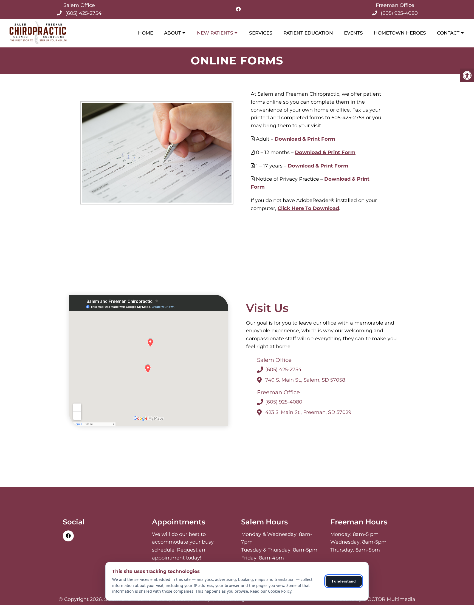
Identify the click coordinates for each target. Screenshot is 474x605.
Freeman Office (395, 5)
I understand (344, 581)
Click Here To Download (308, 208)
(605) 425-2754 (83, 13)
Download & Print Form (305, 139)
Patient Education (308, 33)
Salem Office (79, 5)
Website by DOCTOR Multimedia (374, 599)
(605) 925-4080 (399, 13)
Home (145, 33)
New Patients (215, 33)
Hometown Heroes (400, 33)
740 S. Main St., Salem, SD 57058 (305, 379)
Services (260, 33)
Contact (448, 33)
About (172, 33)
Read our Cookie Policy (270, 591)
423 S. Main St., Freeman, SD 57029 (308, 412)
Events (353, 33)
